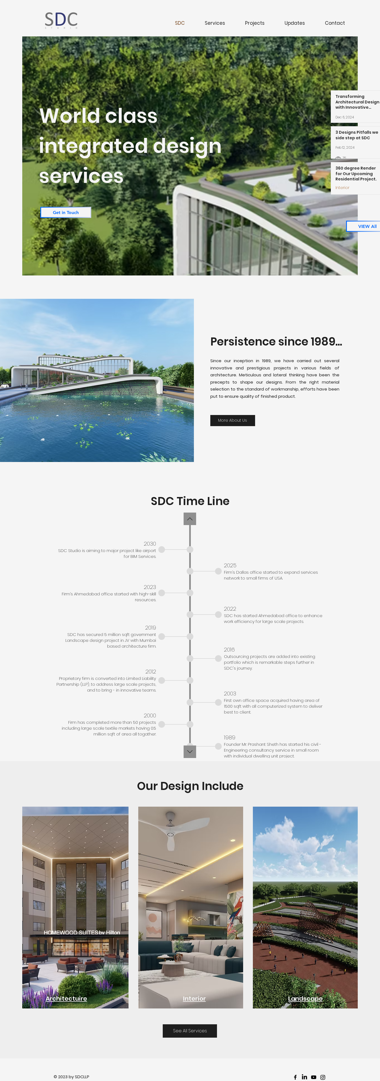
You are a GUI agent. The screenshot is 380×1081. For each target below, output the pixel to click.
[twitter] (323, 1077)
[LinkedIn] (304, 1077)
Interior (342, 187)
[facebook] (295, 1077)
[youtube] (313, 1077)
